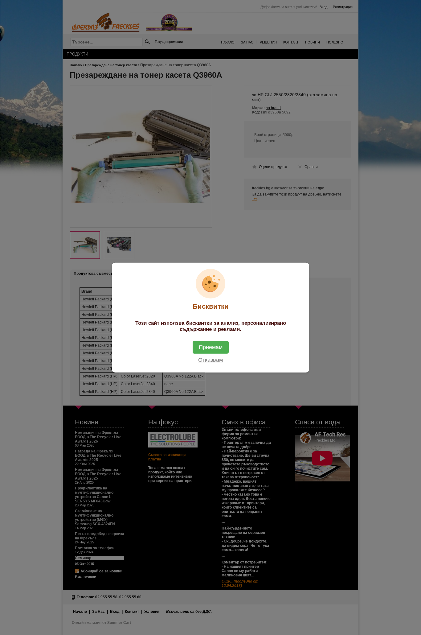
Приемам (211, 347)
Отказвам (210, 360)
